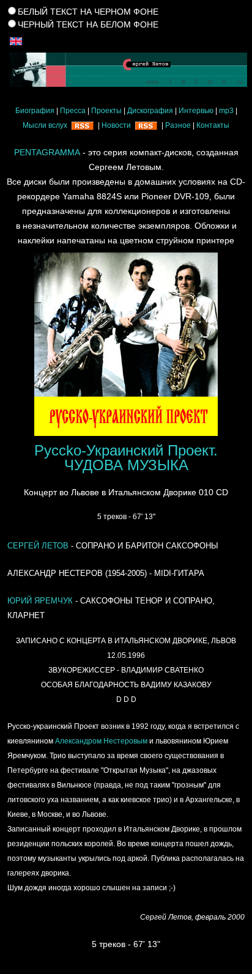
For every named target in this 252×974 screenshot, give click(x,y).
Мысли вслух (45, 125)
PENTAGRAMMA (47, 152)
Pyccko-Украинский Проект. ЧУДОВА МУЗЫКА (126, 457)
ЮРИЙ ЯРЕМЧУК (40, 600)
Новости (116, 125)
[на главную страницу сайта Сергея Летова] (126, 69)
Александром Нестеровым (101, 741)
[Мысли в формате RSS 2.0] (82, 125)
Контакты (212, 125)
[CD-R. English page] (15, 40)
